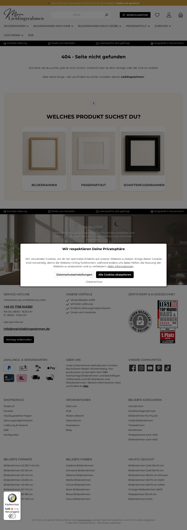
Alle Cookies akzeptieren (114, 274)
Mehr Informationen (120, 266)
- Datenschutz (93, 281)
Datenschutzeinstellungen (74, 274)
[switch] (12, 516)
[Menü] (18, 494)
